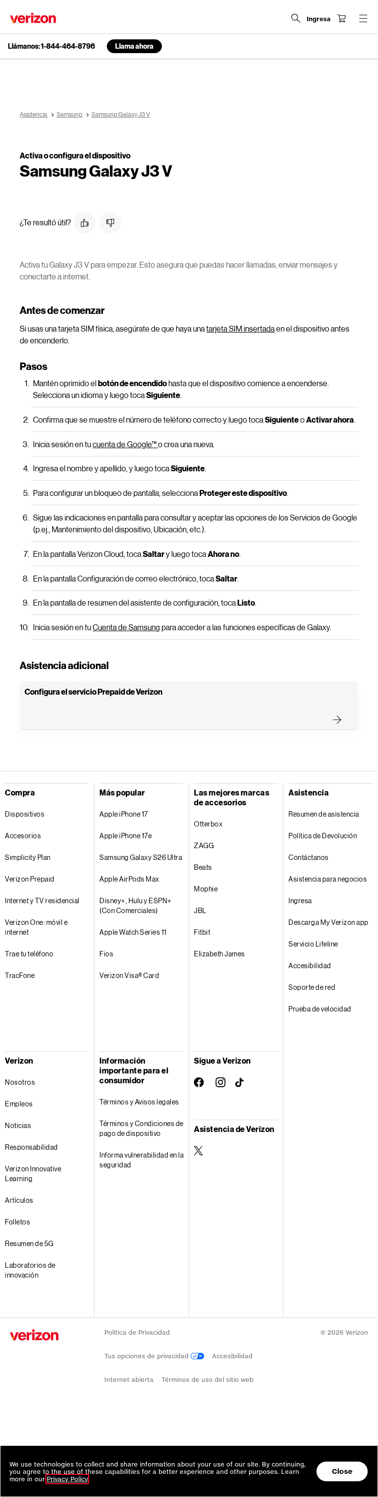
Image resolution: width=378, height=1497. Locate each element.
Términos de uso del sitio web (207, 1379)
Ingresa (300, 900)
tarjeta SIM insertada (240, 328)
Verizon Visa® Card (129, 975)
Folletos (17, 1222)
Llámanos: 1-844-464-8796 (51, 46)
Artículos (19, 1200)
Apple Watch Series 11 (133, 932)
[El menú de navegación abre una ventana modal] (363, 18)
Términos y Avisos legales (139, 1102)
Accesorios (23, 835)
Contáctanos (308, 857)
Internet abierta (129, 1379)
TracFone (19, 975)
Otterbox (208, 824)
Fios (106, 953)
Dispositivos (24, 814)
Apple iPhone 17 (123, 814)
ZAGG (204, 845)
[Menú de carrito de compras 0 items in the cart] (341, 18)
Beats (203, 867)
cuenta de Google (125, 444)
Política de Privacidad (137, 1332)
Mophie (206, 889)
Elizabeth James (219, 953)
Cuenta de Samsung (126, 627)
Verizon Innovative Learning (33, 1173)
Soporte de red (311, 987)
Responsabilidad (31, 1147)
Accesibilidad (309, 965)
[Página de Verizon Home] (33, 18)
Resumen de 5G (29, 1243)
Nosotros (20, 1082)
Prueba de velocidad (319, 1009)
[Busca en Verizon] (296, 18)
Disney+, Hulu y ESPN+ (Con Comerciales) (135, 905)
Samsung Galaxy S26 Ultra (140, 857)
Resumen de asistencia (323, 814)
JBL (200, 910)
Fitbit (202, 932)
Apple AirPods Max (129, 879)
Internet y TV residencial (42, 900)
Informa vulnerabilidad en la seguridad (141, 1160)
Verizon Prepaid (30, 879)
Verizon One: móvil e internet (36, 927)
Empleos (19, 1104)
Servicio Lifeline (313, 944)
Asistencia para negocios (327, 879)
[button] (84, 223)
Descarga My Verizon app (328, 922)
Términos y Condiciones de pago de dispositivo (141, 1128)
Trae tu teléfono (29, 953)
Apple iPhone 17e (125, 835)
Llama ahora (134, 46)
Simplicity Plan (28, 857)
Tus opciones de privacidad (147, 1356)
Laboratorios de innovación (30, 1270)
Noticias (18, 1125)
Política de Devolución (322, 835)
